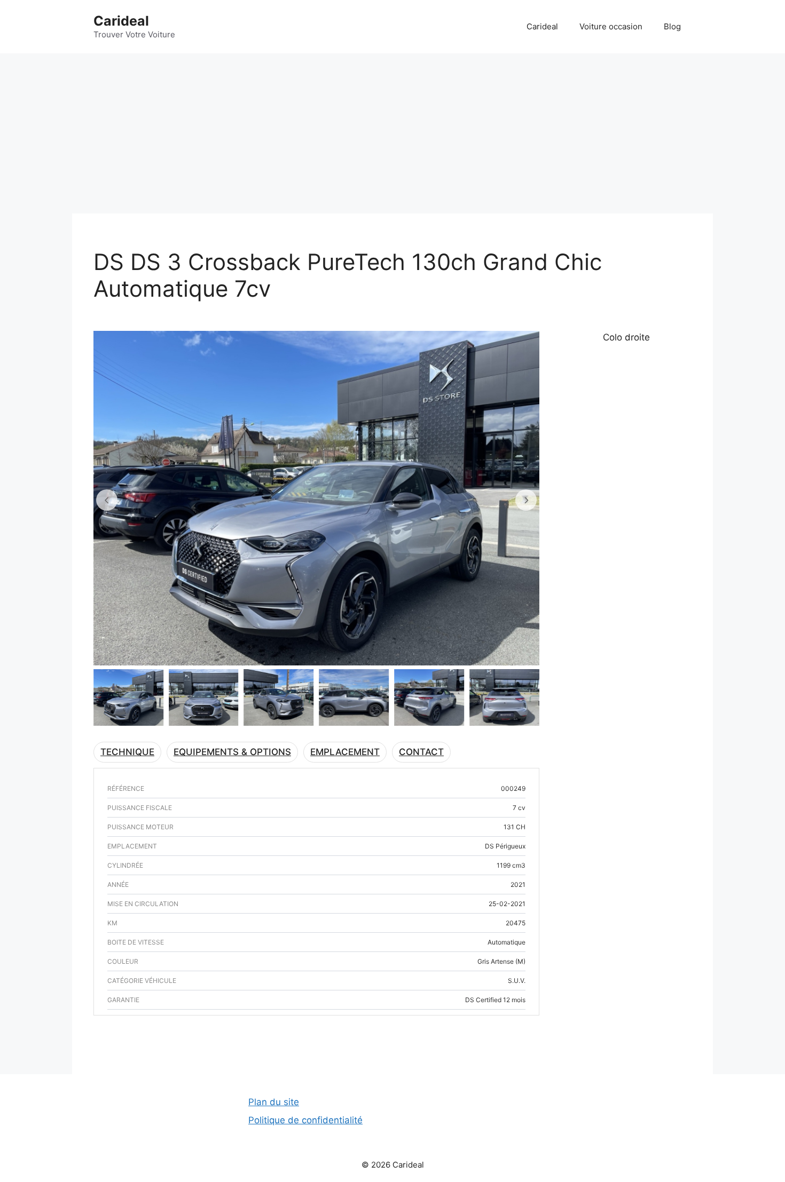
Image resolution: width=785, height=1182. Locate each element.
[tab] (127, 752)
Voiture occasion (610, 26)
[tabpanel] (316, 779)
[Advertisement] (392, 133)
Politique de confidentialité (305, 1120)
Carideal (121, 21)
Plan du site (273, 1102)
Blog (672, 26)
